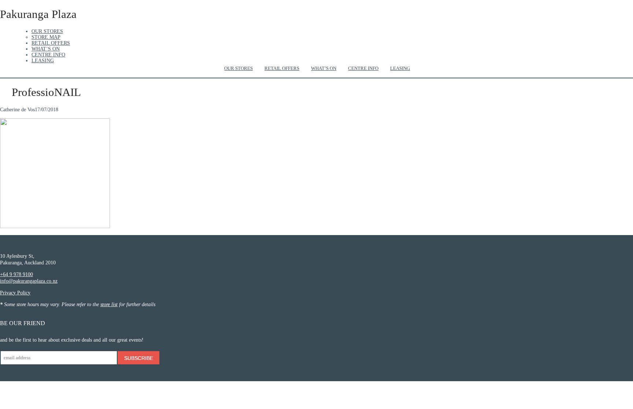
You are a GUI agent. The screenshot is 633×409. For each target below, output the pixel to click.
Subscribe (138, 358)
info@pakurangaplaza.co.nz (29, 281)
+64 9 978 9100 (16, 274)
